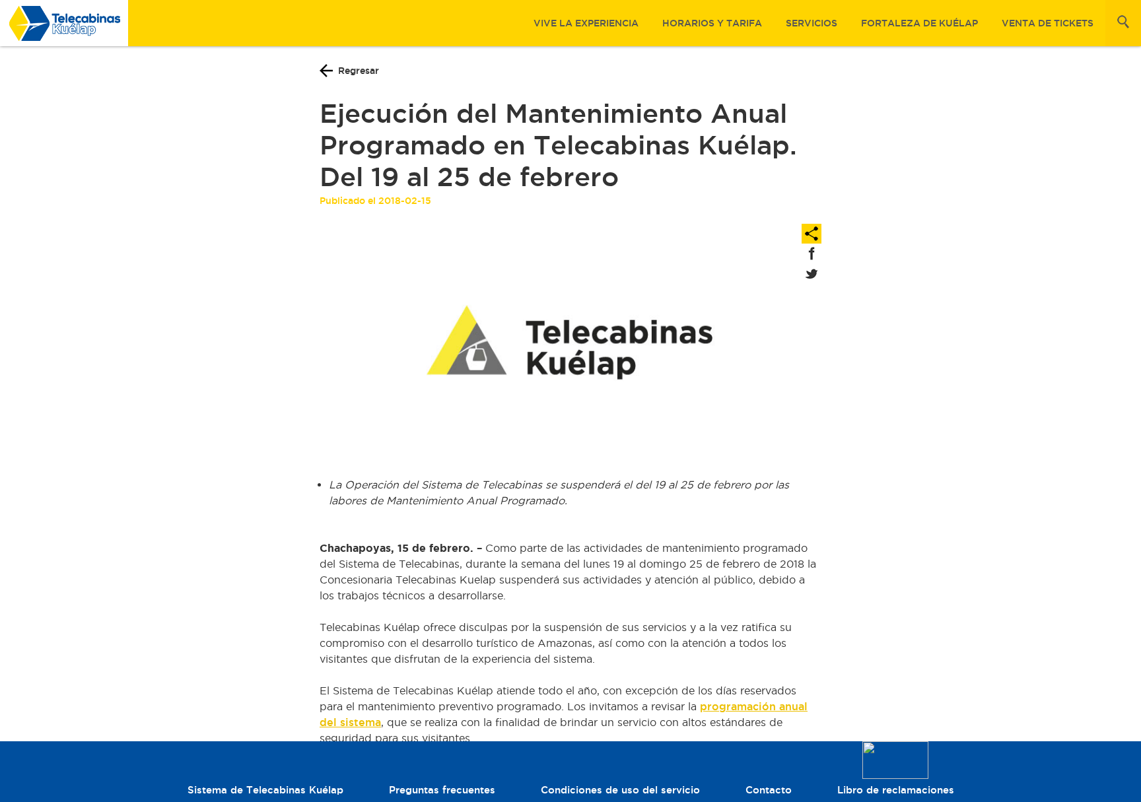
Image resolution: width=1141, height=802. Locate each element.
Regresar (358, 70)
